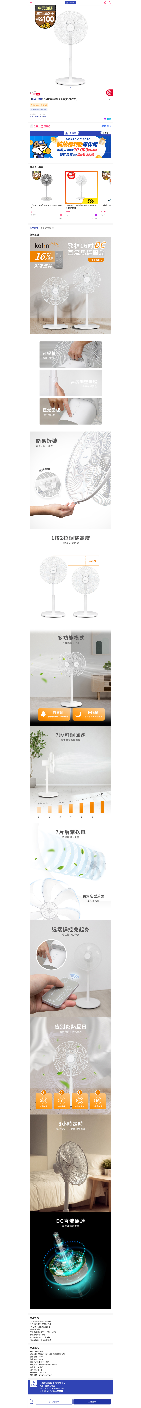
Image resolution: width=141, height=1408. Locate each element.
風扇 (44, 116)
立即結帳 (92, 1402)
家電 (31, 116)
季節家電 (38, 116)
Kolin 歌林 (37, 99)
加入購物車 (54, 1402)
